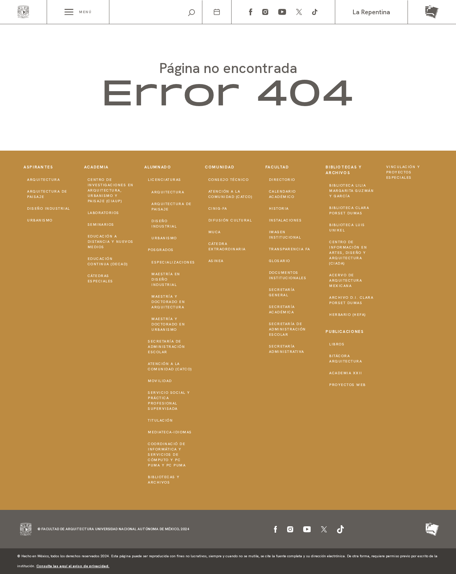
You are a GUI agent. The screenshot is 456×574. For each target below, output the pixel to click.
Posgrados (161, 249)
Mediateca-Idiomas (170, 432)
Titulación (160, 420)
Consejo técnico (228, 179)
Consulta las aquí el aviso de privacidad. (72, 566)
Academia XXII (345, 373)
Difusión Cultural (230, 220)
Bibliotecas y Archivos (164, 480)
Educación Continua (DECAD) (108, 261)
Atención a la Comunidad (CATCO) (170, 366)
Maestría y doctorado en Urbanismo (168, 324)
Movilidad (160, 381)
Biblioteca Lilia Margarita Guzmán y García (351, 190)
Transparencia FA (289, 249)
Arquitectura (43, 179)
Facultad (277, 167)
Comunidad (220, 167)
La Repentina (371, 12)
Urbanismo (40, 220)
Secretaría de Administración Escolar (166, 346)
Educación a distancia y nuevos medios (111, 241)
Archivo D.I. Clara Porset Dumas (351, 300)
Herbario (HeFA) (347, 314)
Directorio (282, 179)
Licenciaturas (164, 179)
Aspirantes (38, 167)
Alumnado (157, 167)
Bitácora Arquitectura (345, 359)
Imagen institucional (285, 235)
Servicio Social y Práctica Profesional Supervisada (169, 400)
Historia (279, 208)
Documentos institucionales (288, 275)
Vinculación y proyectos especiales (403, 172)
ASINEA (216, 261)
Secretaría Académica (282, 309)
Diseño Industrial (48, 208)
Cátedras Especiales (100, 278)
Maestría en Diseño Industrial (165, 279)
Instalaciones (285, 220)
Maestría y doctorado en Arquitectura (168, 301)
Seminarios (101, 224)
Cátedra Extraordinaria (227, 246)
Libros (336, 344)
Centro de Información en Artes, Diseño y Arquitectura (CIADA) (348, 253)
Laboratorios (103, 212)
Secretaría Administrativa (286, 349)
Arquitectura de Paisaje (47, 194)
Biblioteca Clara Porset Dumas (349, 210)
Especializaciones (173, 262)
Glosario (279, 261)
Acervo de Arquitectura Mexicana (345, 280)
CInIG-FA (217, 208)
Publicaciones (345, 331)
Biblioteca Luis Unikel (347, 228)
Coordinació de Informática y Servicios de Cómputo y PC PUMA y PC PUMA (167, 455)
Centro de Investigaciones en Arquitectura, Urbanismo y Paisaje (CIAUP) (111, 190)
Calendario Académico (282, 194)
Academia (96, 167)
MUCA (214, 232)
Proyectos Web (347, 384)
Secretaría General (282, 292)
